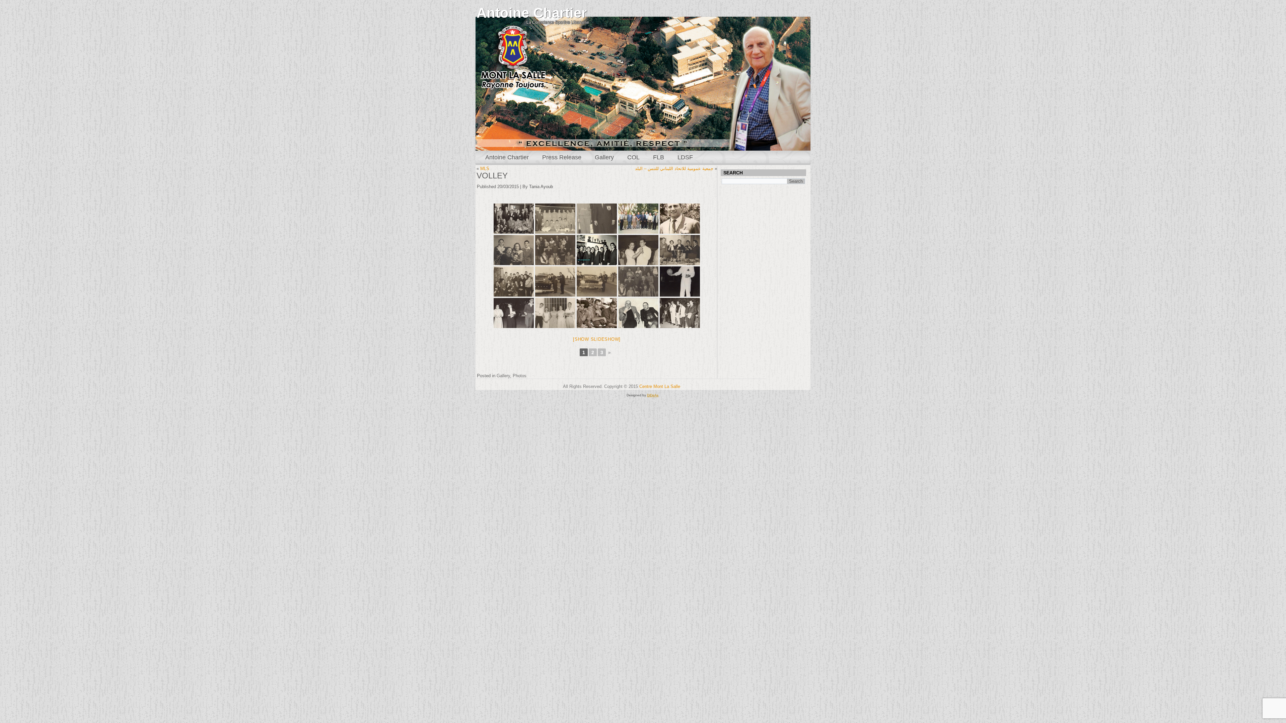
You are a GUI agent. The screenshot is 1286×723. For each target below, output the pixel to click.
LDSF (685, 157)
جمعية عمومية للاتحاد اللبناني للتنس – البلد (674, 168)
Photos (519, 375)
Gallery (604, 157)
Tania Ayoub (541, 186)
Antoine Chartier (532, 13)
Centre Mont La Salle (659, 386)
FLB (658, 157)
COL (633, 157)
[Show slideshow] (597, 339)
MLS (484, 168)
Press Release (561, 157)
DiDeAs (652, 395)
